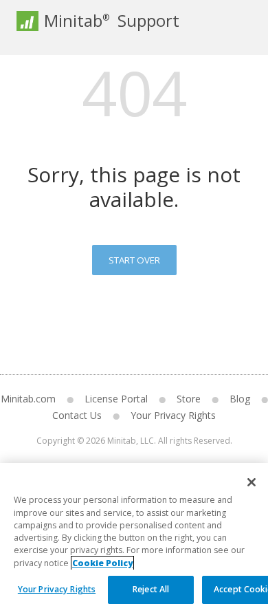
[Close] (251, 482)
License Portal (116, 398)
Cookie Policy (102, 563)
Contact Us (77, 415)
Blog (240, 398)
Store (189, 398)
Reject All (151, 589)
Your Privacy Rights (57, 589)
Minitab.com (28, 398)
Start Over (134, 260)
